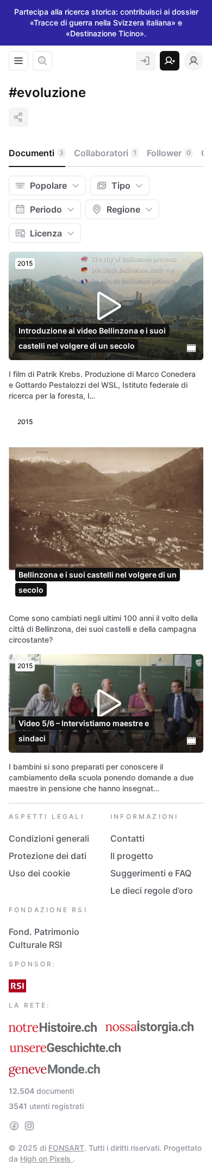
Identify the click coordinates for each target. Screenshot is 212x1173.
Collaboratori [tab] (105, 153)
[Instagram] (29, 1125)
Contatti (127, 838)
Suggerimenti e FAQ (150, 873)
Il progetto (131, 855)
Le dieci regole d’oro (151, 890)
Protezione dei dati (47, 855)
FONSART (66, 1147)
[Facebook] (14, 1125)
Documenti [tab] (36, 153)
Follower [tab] (169, 153)
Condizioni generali (49, 838)
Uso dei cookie (39, 873)
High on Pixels (46, 1158)
